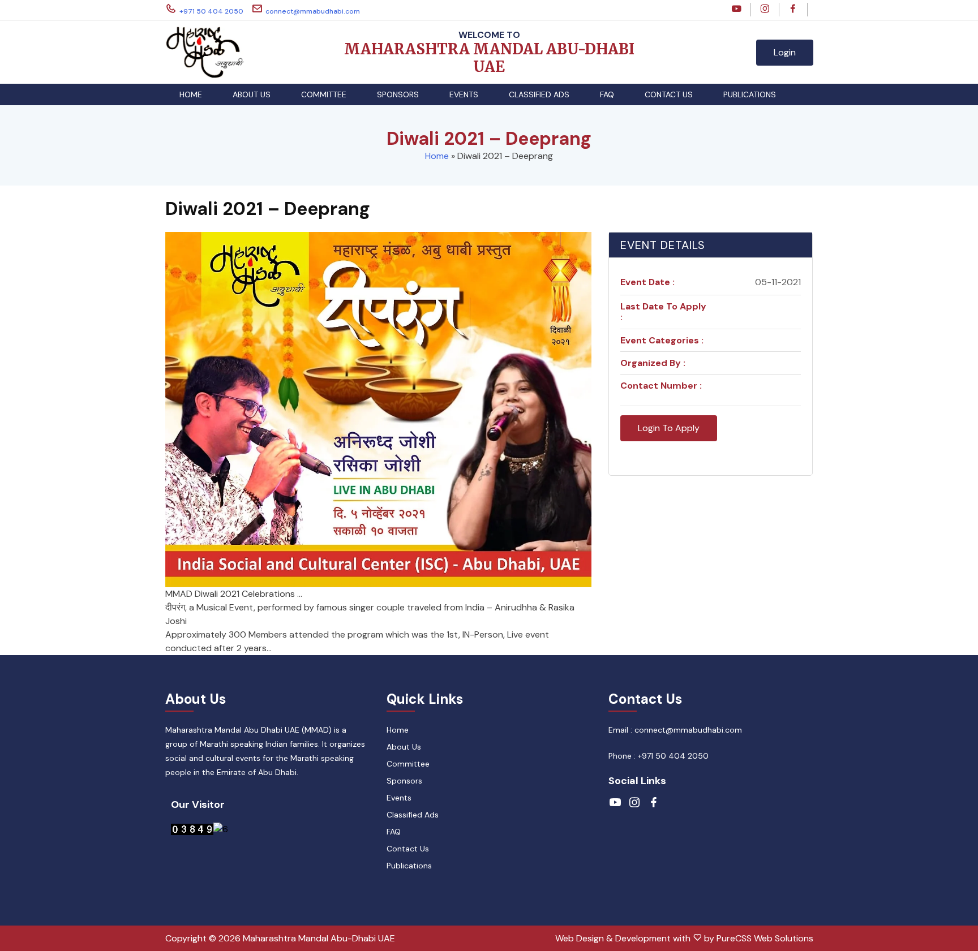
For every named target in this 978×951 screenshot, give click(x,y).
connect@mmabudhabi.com (312, 11)
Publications (749, 94)
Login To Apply (669, 428)
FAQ (607, 94)
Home (190, 94)
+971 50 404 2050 (211, 11)
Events (463, 94)
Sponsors (398, 94)
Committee (323, 94)
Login (785, 52)
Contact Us (669, 94)
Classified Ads (539, 94)
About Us (252, 94)
